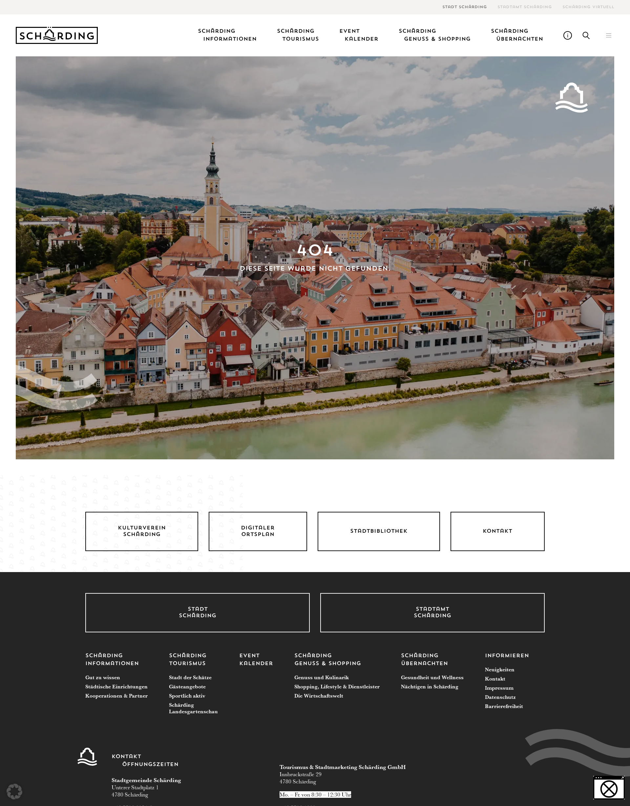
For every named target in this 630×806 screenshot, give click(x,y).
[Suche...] (586, 36)
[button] (608, 35)
